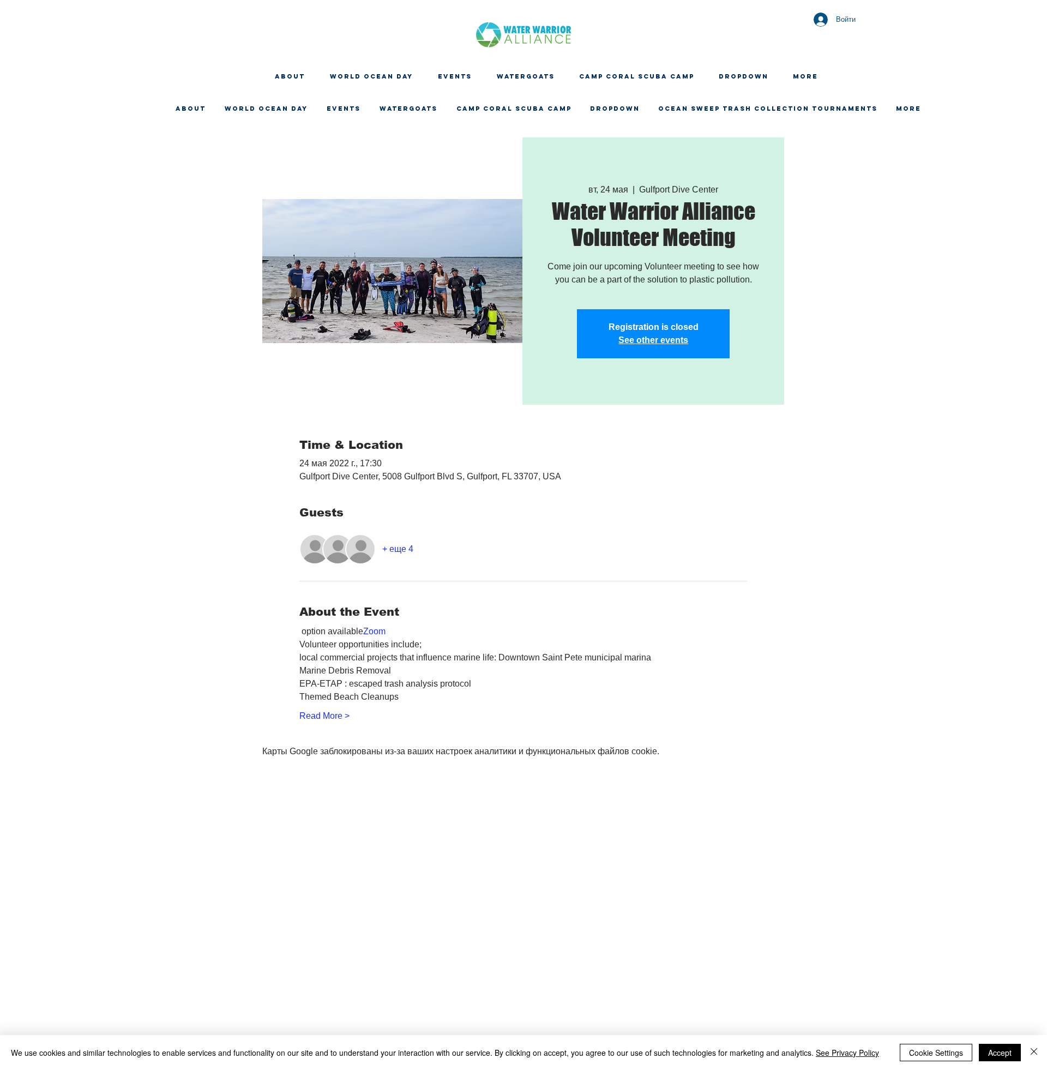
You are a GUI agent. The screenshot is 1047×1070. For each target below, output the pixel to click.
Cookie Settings (936, 1052)
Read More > (324, 715)
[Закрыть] (1033, 1052)
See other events (653, 340)
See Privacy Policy (847, 1052)
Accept (1000, 1052)
